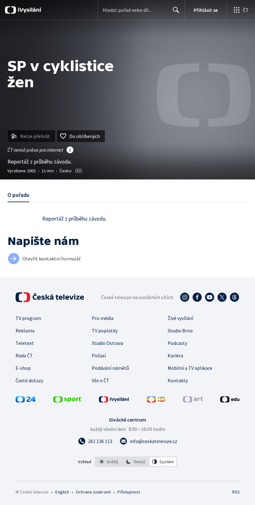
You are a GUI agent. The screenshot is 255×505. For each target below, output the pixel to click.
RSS (235, 492)
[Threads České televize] (234, 297)
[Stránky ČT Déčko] (156, 401)
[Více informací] (70, 150)
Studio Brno (180, 330)
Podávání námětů (110, 368)
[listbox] (136, 461)
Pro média (103, 318)
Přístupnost (129, 492)
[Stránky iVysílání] (114, 401)
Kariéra (175, 355)
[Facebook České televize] (197, 297)
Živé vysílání (180, 318)
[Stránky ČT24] (25, 401)
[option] (109, 461)
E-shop (23, 368)
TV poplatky (105, 330)
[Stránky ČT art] (193, 401)
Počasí (99, 355)
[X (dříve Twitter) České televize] (222, 297)
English (62, 492)
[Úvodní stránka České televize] (50, 297)
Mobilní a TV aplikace (190, 368)
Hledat (176, 10)
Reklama (25, 330)
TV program (28, 318)
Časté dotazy (29, 380)
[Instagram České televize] (185, 297)
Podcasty (177, 343)
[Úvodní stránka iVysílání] (29, 10)
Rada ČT (24, 355)
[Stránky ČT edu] (229, 401)
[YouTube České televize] (210, 297)
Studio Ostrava (107, 343)
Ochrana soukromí (93, 492)
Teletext (25, 343)
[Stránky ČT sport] (67, 401)
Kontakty (178, 380)
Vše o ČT (100, 380)
